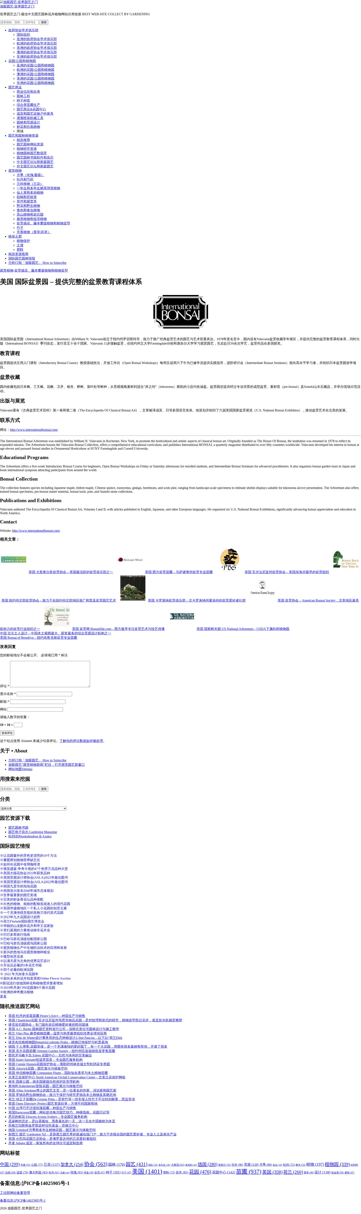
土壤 (20, 245)
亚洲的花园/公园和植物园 (35, 65)
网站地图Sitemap (20, 769)
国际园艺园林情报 (21, 258)
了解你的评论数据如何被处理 (81, 741)
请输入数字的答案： (15, 717)
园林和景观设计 (28, 122)
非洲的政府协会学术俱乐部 (37, 56)
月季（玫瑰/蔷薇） (30, 175)
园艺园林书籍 (18, 827)
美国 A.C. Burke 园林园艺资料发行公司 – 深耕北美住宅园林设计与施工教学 (63, 1029)
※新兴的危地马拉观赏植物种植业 (25, 952)
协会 (95, 1164)
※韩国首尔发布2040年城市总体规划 (26, 890)
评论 (4, 686)
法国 (10, 1172)
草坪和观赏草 (27, 201)
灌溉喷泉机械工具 (30, 118)
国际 (153, 1165)
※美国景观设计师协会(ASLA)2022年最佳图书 (34, 882)
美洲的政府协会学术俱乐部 (37, 48)
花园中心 (223, 1172)
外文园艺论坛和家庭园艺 (35, 166)
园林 (116, 1164)
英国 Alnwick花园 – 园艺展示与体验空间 (37, 1068)
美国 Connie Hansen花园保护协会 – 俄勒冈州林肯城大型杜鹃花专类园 (59, 1064)
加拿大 (72, 1164)
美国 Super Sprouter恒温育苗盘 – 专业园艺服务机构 (45, 1059)
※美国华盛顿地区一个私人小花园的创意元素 (33, 908)
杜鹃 (289, 1164)
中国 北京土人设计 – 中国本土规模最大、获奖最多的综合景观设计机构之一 (55, 633)
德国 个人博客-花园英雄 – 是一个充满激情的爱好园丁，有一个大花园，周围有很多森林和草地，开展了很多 (87, 1046)
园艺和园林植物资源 (23, 135)
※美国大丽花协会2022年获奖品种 (25, 873)
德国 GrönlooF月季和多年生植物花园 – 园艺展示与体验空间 (52, 1130)
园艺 (136, 1164)
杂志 (277, 1165)
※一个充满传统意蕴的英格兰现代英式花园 (32, 912)
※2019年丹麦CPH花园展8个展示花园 (27, 987)
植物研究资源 (27, 148)
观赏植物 (15, 170)
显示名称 (8, 694)
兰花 (52, 1165)
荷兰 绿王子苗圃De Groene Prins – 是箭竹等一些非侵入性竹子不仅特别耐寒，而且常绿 (71, 1099)
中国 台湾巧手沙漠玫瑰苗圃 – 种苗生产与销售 (42, 1108)
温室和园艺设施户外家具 (35, 113)
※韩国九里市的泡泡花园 (18, 886)
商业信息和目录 (28, 91)
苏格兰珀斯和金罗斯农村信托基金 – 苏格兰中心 (43, 1125)
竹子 (20, 227)
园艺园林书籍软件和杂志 (35, 157)
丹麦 (25, 1164)
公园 (37, 1164)
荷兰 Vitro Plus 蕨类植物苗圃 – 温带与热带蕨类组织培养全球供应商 (57, 1033)
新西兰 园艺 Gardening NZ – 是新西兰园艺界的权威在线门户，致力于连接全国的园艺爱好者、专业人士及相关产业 (92, 1134)
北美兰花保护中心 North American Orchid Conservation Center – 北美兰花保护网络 (66, 1077)
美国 (147, 1171)
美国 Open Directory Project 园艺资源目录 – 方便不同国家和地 (53, 1103)
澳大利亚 (38, 1172)
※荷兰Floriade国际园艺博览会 (22, 921)
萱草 (309, 1172)
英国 (272, 1172)
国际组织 (23, 34)
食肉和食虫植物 (28, 210)
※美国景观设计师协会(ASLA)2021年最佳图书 (34, 877)
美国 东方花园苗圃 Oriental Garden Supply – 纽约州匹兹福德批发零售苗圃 (61, 1051)
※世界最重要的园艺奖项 (18, 895)
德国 (207, 1164)
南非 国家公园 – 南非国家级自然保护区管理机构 (43, 1081)
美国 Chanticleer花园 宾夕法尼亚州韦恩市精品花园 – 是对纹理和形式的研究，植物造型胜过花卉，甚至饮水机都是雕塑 (95, 1020)
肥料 (20, 249)
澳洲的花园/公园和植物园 (35, 74)
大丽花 (177, 1164)
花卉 (182, 1172)
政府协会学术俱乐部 (23, 30)
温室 (22, 1172)
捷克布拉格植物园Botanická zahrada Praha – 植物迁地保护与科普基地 (58, 1042)
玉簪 (65, 1172)
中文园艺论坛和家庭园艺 (35, 162)
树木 (300, 1164)
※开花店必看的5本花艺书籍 (21, 965)
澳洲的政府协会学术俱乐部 (37, 52)
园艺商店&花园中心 (31, 109)
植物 (315, 1164)
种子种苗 (23, 100)
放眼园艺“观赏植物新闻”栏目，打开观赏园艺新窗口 (46, 764)
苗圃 (248, 1171)
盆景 (99, 1172)
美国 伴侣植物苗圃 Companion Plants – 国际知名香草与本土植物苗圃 (58, 1073)
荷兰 (293, 1172)
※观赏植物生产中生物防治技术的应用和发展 (33, 947)
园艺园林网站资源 (30, 144)
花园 (200, 1172)
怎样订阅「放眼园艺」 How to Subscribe (37, 263)
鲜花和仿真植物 (28, 127)
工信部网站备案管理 (15, 1193)
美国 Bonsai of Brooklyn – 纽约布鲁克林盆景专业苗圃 (38, 637)
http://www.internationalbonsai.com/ (34, 429)
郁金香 (337, 1172)
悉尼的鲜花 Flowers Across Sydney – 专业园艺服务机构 (47, 1117)
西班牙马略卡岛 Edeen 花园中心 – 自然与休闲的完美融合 (50, 1055)
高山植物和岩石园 (30, 214)
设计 (322, 1172)
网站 (3, 709)
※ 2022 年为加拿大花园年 (19, 974)
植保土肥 (15, 236)
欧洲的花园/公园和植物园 (35, 69)
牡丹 (54, 1172)
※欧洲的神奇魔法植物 (16, 992)
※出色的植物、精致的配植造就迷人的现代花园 (35, 904)
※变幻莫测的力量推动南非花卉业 (25, 930)
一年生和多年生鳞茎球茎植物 (38, 188)
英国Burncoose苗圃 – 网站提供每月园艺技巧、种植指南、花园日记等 (58, 1112)
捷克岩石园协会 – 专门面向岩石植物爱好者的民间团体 (48, 1024)
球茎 (89, 1172)
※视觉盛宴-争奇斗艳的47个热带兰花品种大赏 (34, 868)
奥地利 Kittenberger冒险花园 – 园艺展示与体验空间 (45, 1086)
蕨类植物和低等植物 (32, 219)
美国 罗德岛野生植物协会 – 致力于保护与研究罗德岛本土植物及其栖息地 (62, 1095)
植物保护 (23, 241)
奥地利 (191, 1165)
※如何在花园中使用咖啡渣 (20, 864)
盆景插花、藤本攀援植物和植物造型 (43, 223)
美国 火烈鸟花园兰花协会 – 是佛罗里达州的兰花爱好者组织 (52, 1138)
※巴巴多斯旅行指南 (15, 934)
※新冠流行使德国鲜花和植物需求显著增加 (31, 983)
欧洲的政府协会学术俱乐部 (37, 43)
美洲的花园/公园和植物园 (35, 78)
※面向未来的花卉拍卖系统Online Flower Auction (35, 978)
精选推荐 (23, 140)
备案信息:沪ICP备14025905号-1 (23, 1200)
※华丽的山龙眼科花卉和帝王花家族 (26, 926)
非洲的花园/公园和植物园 (35, 83)
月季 (265, 1164)
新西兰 (224, 1164)
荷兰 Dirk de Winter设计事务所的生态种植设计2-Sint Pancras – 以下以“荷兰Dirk (65, 1038)
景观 (251, 1165)
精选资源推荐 (18, 254)
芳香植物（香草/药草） (34, 232)
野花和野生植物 (28, 205)
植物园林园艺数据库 (32, 153)
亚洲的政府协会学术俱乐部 (37, 39)
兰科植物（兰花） (30, 184)
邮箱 (4, 701)
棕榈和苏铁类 (27, 197)
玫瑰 (76, 1172)
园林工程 (23, 96)
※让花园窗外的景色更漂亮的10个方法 (28, 855)
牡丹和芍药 (25, 179)
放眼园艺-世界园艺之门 (17, 6)
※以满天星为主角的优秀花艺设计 (25, 961)
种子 (113, 1172)
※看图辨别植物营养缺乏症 (20, 860)
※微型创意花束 (11, 956)
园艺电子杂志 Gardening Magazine (32, 832)
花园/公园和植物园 (22, 61)
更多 (3, 996)
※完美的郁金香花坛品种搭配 (21, 899)
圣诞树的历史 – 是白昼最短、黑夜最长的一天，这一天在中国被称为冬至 (61, 1121)
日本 (237, 1164)
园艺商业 (15, 87)
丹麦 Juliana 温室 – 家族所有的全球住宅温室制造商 (45, 1143)
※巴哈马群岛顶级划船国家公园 (23, 939)
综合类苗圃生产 (28, 105)
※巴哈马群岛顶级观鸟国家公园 (23, 943)
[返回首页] (19, 2)
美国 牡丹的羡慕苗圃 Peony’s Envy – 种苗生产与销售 (46, 1016)
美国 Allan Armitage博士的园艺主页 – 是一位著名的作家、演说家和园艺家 (62, 1090)
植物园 (337, 1164)
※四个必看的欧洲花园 (16, 969)
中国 (10, 1164)
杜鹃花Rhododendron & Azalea (29, 836)
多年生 (164, 1165)
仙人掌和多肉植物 (30, 192)
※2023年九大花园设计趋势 (20, 917)
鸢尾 (349, 1172)
